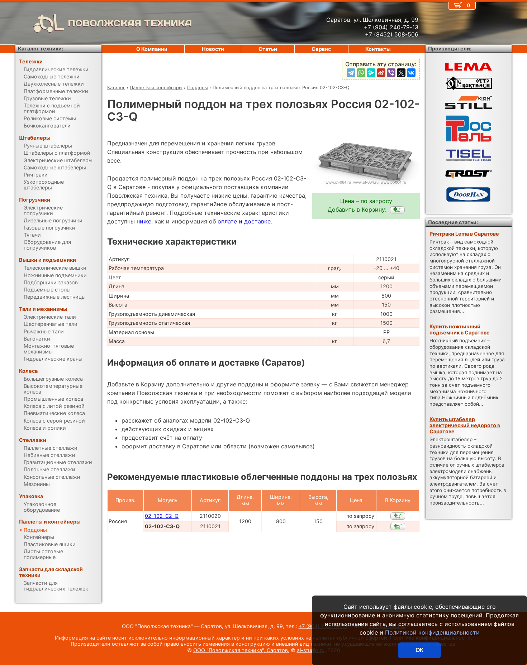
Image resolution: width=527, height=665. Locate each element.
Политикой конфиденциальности (432, 632)
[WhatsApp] (361, 72)
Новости (213, 49)
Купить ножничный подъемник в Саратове (459, 329)
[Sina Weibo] (381, 72)
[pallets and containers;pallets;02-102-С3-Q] (397, 209)
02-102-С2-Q (162, 516)
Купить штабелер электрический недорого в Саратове (464, 425)
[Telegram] (351, 72)
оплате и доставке (244, 221)
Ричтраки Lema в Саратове (464, 234)
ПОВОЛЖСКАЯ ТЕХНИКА (130, 23)
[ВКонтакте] (411, 72)
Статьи (267, 49)
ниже (144, 221)
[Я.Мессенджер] (371, 72)
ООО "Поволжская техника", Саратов (240, 650)
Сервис (321, 49)
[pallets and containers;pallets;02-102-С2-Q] (397, 516)
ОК (419, 650)
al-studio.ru (310, 650)
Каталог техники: (40, 48)
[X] (401, 72)
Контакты (378, 49)
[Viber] (391, 72)
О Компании (151, 49)
